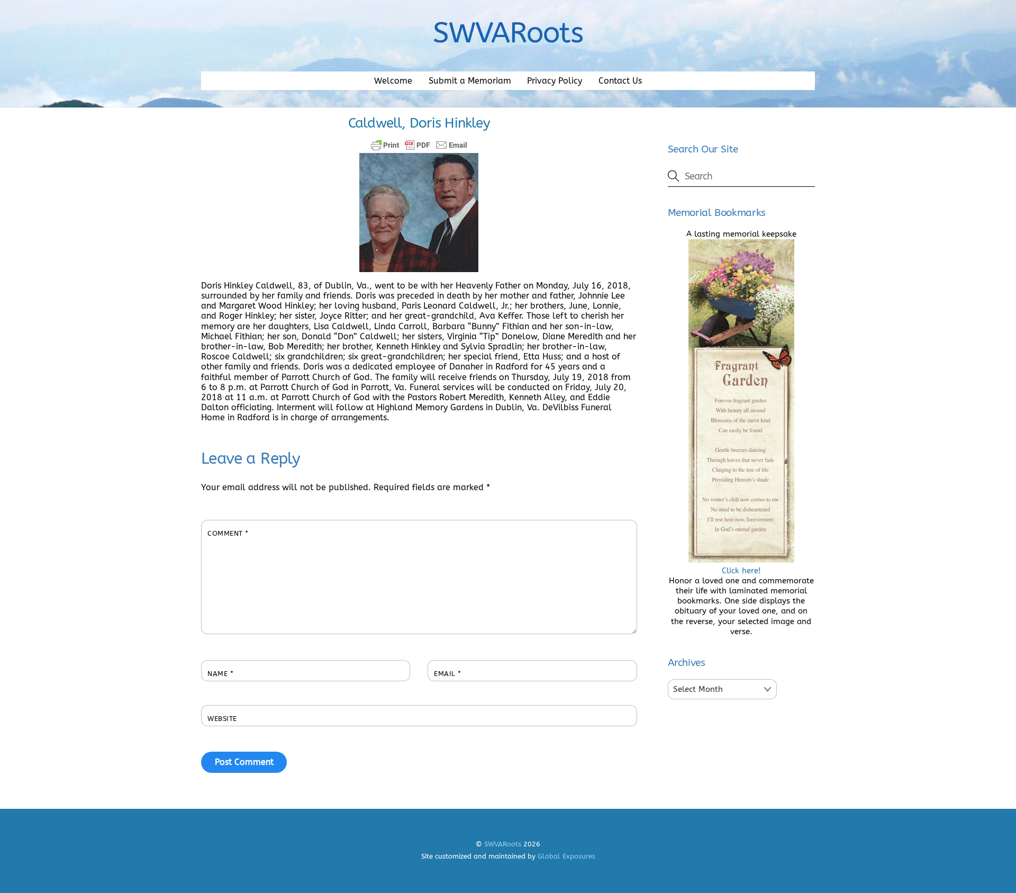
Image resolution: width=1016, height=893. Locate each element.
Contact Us (620, 81)
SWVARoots (502, 844)
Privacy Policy (554, 81)
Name (220, 674)
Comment (228, 533)
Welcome (393, 81)
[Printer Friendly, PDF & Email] (419, 145)
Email (447, 674)
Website (222, 719)
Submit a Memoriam (470, 81)
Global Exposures (566, 856)
